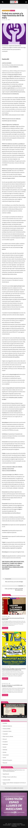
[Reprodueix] (2, 716)
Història (4, 752)
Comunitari (5, 733)
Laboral (17, 598)
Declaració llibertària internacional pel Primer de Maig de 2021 (13, 619)
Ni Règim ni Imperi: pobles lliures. (10, 776)
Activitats (4, 632)
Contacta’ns (14, 826)
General (4, 747)
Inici (6, 823)
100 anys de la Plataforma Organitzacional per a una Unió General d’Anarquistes (14, 770)
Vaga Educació (6, 774)
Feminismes (12, 10)
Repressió (5, 762)
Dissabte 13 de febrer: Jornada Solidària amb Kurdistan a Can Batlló (12, 686)
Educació (16, 632)
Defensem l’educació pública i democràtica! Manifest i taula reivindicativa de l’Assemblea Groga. (14, 669)
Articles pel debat (6, 728)
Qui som (10, 823)
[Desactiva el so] (23, 716)
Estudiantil (5, 741)
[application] (14, 710)
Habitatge (5, 749)
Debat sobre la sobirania (8, 736)
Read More (5, 627)
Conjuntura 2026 (6, 779)
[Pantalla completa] (25, 716)
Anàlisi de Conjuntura (7, 726)
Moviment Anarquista (7, 760)
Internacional (13, 598)
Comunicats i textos (6, 10)
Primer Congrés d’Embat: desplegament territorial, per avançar (14, 783)
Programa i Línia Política (17, 823)
